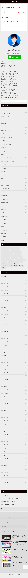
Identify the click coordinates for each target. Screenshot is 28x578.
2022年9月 (14, 417)
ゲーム (14, 147)
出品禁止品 (14, 175)
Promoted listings (5, 250)
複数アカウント (5, 265)
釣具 (14, 140)
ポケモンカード (14, 130)
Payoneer (14, 151)
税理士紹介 (11, 263)
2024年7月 (14, 348)
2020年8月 (14, 479)
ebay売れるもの (14, 144)
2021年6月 (14, 465)
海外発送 (4, 261)
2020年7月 (14, 482)
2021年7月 (14, 462)
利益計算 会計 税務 (14, 206)
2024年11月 (14, 335)
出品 (14, 171)
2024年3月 (14, 362)
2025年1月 (14, 328)
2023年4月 (14, 393)
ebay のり (14, 1)
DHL (14, 226)
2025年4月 (14, 321)
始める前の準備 (14, 127)
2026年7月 (14, 280)
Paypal (17, 248)
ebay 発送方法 (14, 113)
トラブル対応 (14, 185)
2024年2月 (14, 365)
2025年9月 (14, 304)
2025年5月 (14, 317)
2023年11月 (14, 376)
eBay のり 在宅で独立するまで (10, 498)
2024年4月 (14, 359)
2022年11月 (14, 410)
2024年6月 (14, 352)
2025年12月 (14, 293)
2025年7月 (14, 311)
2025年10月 (14, 300)
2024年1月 (14, 369)
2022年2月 (14, 441)
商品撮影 (14, 195)
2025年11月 (14, 297)
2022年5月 (14, 431)
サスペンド (14, 178)
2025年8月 (14, 307)
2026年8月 (14, 276)
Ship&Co (14, 216)
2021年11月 (14, 451)
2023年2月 (14, 400)
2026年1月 (14, 290)
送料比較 (22, 265)
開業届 (4, 267)
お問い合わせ (6, 495)
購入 (14, 154)
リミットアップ (14, 157)
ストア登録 (14, 202)
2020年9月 (14, 475)
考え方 (17, 263)
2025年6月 (14, 314)
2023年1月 (14, 403)
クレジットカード (14, 116)
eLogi (14, 164)
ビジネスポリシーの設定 (14, 161)
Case (3, 248)
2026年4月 (14, 286)
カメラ (14, 123)
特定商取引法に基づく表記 (9, 501)
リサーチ (14, 230)
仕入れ (14, 233)
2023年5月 (14, 390)
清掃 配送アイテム (19, 261)
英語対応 (14, 168)
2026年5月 (14, 283)
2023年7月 (14, 383)
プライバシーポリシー (8, 504)
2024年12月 (14, 331)
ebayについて (14, 120)
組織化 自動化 (14, 236)
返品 (16, 265)
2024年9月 (14, 341)
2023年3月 (14, 396)
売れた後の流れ (14, 188)
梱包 (14, 192)
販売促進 (14, 209)
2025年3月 (14, 324)
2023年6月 (14, 386)
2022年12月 (14, 407)
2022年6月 (14, 427)
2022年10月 (14, 414)
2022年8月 (14, 420)
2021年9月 (14, 455)
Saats (12, 250)
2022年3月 (14, 438)
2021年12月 (14, 448)
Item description (10, 248)
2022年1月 (14, 444)
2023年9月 (14, 379)
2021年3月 (14, 472)
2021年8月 (14, 458)
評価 (12, 265)
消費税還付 (11, 261)
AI (14, 109)
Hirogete (14, 212)
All (14, 240)
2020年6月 (14, 486)
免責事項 (18, 574)
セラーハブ (14, 199)
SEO (17, 250)
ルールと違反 (14, 182)
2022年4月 (14, 434)
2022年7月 (14, 424)
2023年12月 (14, 372)
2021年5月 (14, 469)
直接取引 (4, 263)
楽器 (14, 133)
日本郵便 (14, 219)
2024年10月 (14, 338)
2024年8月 (14, 345)
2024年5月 (14, 355)
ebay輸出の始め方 (14, 137)
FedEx (14, 223)
